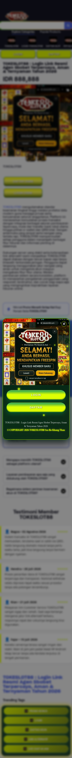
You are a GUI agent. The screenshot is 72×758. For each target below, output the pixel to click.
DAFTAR (36, 407)
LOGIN (36, 394)
